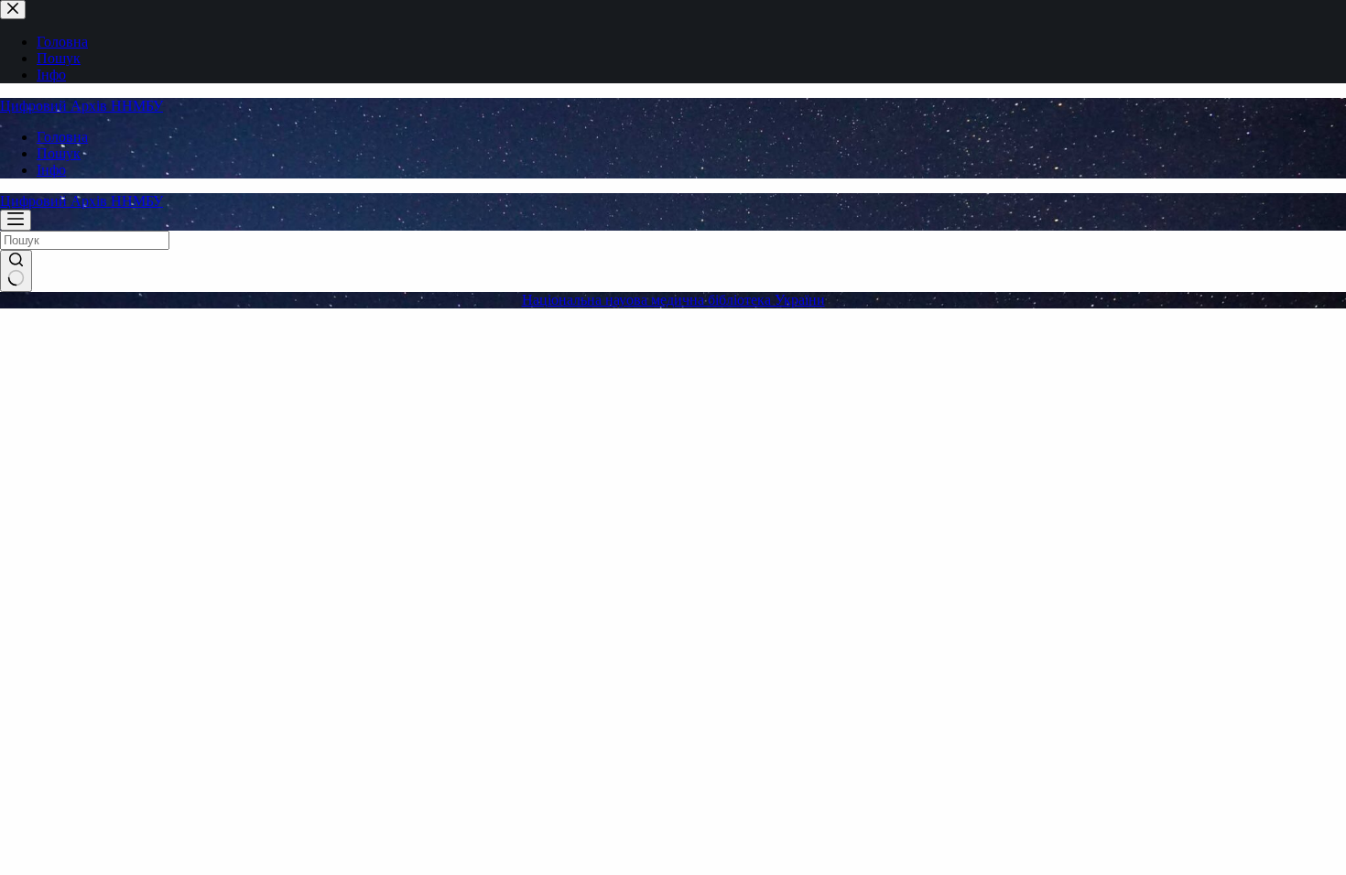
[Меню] (15, 220)
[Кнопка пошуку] (16, 271)
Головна (62, 137)
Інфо (51, 170)
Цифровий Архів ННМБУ (81, 105)
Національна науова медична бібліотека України (673, 300)
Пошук (59, 153)
